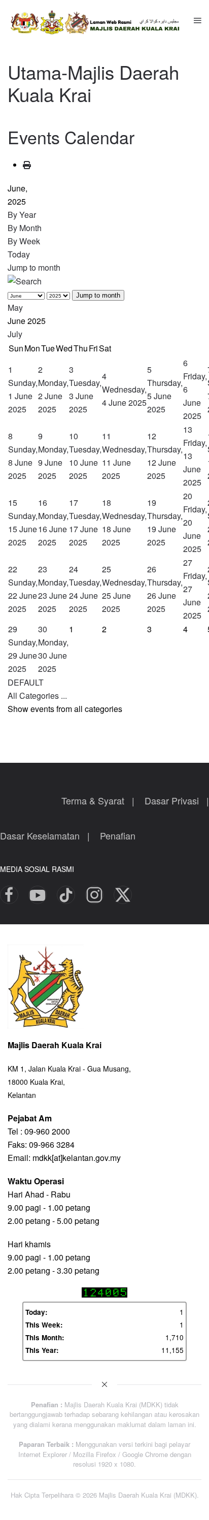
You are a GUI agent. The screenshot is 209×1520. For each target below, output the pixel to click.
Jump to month (34, 267)
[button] (197, 20)
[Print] (27, 165)
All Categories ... (37, 695)
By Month (25, 228)
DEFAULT (26, 682)
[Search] (25, 280)
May (15, 307)
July (15, 334)
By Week (24, 241)
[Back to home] (101, 20)
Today (19, 254)
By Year (22, 214)
